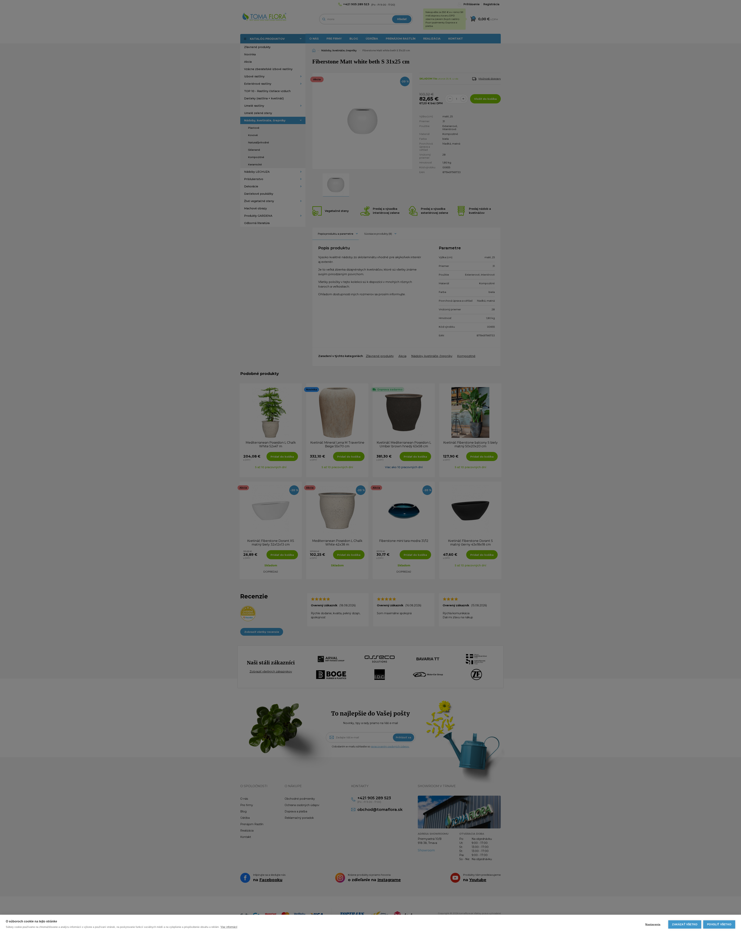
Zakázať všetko (684, 924)
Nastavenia (652, 924)
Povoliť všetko (719, 924)
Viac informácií (229, 927)
